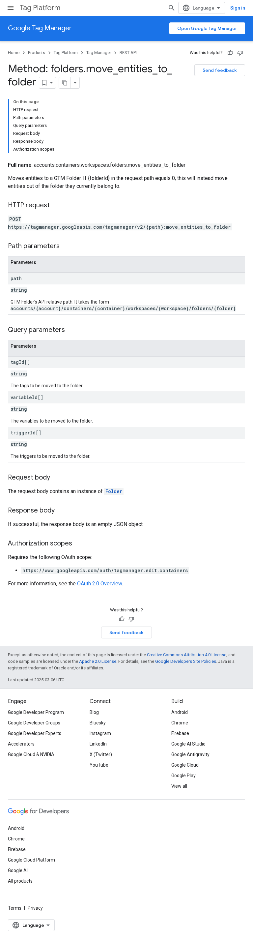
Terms (14, 908)
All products (20, 881)
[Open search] (172, 8)
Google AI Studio (188, 744)
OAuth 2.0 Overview (99, 583)
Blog (94, 712)
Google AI (18, 870)
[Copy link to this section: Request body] (56, 478)
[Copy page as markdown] (65, 82)
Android (179, 712)
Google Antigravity (190, 754)
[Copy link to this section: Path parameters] (66, 246)
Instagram (100, 733)
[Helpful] (230, 53)
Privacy (35, 908)
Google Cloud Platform (31, 860)
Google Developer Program (36, 712)
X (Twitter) (101, 754)
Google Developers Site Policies (185, 661)
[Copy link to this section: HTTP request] (56, 206)
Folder (113, 491)
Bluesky (98, 722)
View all (179, 786)
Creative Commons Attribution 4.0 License (186, 654)
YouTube (99, 765)
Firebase (180, 733)
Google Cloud (185, 765)
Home (13, 52)
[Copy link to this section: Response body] (61, 511)
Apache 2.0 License (97, 661)
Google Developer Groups (34, 722)
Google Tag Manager (40, 28)
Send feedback (220, 70)
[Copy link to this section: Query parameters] (71, 330)
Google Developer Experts (34, 733)
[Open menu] (10, 8)
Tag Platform (40, 7)
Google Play (183, 775)
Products (36, 52)
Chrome (179, 722)
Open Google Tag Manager (207, 28)
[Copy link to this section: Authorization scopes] (78, 544)
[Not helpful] (240, 53)
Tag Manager (98, 52)
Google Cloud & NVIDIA (31, 754)
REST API (128, 52)
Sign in (237, 8)
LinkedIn (98, 744)
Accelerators (21, 744)
